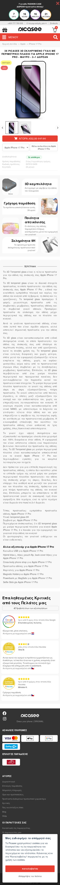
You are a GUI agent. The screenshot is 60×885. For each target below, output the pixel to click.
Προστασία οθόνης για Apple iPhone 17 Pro (25, 566)
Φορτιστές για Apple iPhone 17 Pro (21, 570)
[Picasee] (30, 29)
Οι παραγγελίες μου (11, 832)
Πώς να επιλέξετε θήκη (12, 807)
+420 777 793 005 (15, 23)
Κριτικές (6, 803)
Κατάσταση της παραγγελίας (16, 828)
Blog (4, 811)
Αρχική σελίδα (9, 43)
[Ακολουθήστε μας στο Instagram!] (4, 718)
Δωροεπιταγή (8, 781)
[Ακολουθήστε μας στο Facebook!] (4, 713)
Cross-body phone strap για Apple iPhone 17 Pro (27, 562)
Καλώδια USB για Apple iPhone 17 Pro (23, 550)
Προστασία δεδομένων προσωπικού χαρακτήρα (24, 798)
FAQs (4, 816)
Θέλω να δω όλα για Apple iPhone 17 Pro (44, 147)
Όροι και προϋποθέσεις (13, 794)
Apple (22, 43)
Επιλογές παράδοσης (12, 785)
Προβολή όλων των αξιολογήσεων (31, 608)
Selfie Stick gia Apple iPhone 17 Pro (20, 582)
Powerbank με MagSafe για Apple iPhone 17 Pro (27, 578)
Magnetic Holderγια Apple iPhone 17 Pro (23, 574)
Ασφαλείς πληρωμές (12, 790)
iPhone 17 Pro (35, 43)
